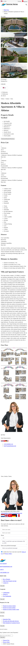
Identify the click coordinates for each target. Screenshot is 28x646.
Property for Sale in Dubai (9, 607)
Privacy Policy (8, 553)
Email (4, 449)
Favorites (19, 1)
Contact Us (5, 582)
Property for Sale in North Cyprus (11, 609)
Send (4, 557)
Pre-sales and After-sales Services (11, 621)
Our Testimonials (7, 596)
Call (10, 449)
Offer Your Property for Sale (9, 581)
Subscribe (3, 637)
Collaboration (6, 592)
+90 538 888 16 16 (8, 444)
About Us (5, 594)
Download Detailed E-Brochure (7, 138)
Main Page (6, 10)
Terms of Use (6, 640)
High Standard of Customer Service (11, 622)
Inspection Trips (7, 619)
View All (2, 585)
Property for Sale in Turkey (9, 605)
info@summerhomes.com (10, 446)
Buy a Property (6, 579)
